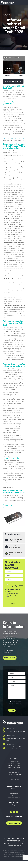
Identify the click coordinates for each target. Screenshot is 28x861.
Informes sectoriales (14, 791)
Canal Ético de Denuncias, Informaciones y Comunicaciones (14, 840)
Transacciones (14, 793)
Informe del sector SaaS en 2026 (16, 553)
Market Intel (14, 776)
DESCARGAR (8, 103)
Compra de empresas (14, 763)
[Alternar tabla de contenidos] (20, 81)
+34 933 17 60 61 (10, 744)
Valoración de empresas (14, 770)
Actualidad (14, 788)
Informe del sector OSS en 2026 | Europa (15, 540)
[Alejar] (16, 57)
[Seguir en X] (17, 812)
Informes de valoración (14, 797)
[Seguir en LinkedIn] (14, 812)
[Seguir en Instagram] (11, 812)
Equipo (14, 805)
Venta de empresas (14, 761)
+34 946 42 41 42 (10, 728)
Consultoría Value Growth (14, 774)
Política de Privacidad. (15, 703)
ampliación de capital (14, 767)
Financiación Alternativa (14, 772)
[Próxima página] (7, 57)
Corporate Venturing (14, 779)
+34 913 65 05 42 (10, 735)
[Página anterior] (4, 57)
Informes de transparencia (14, 845)
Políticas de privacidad (10, 838)
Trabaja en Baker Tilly (14, 823)
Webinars (14, 795)
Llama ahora (9, 658)
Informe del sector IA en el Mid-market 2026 (16, 546)
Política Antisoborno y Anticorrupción (13, 843)
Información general (18, 842)
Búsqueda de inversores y (14, 765)
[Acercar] (18, 57)
